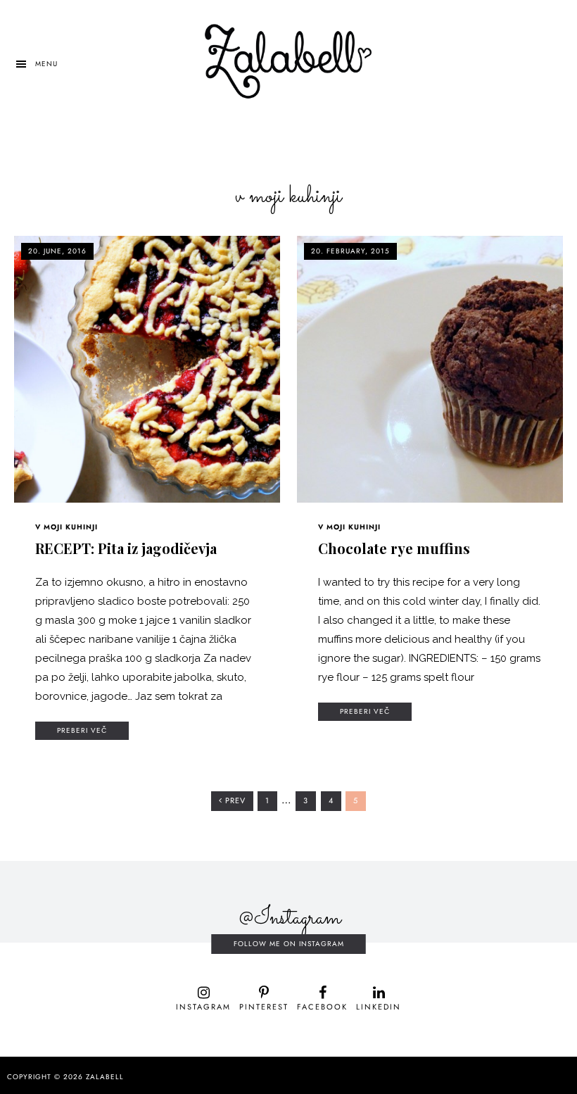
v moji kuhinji (66, 527)
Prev (234, 801)
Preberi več (82, 731)
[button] (36, 64)
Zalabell (105, 1077)
